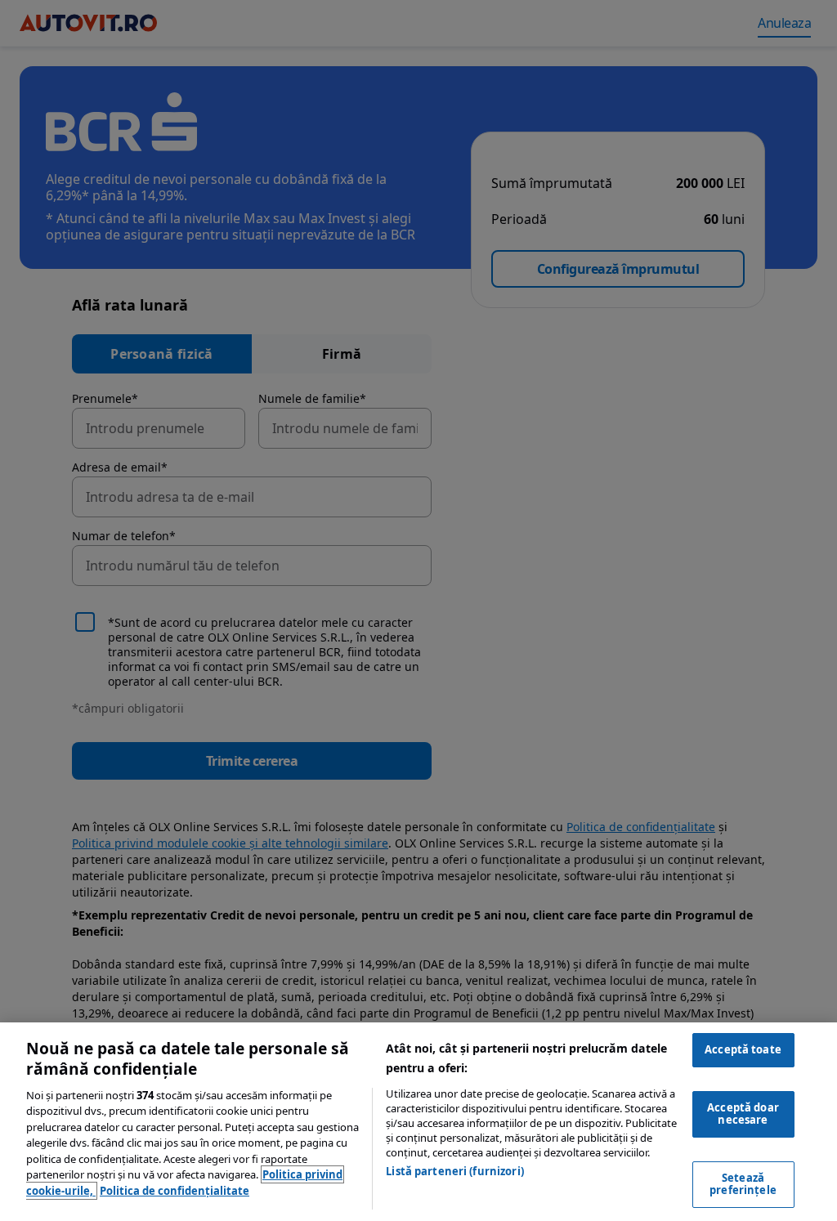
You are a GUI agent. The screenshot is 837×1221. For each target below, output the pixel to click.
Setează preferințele (743, 1184)
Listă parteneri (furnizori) (455, 1171)
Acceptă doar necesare (743, 1114)
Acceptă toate (743, 1049)
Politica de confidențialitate (174, 1190)
